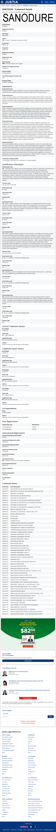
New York (30, 791)
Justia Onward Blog (33, 812)
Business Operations (7, 760)
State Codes (31, 782)
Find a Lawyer (6, 710)
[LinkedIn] (21, 827)
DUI (29, 743)
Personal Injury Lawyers (8, 750)
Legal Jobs (4, 801)
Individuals (31, 735)
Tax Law (4, 771)
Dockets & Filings (6, 793)
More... (3, 752)
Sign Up (52, 2)
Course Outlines (32, 765)
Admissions (31, 760)
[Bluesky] (31, 827)
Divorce (30, 741)
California (30, 786)
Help (24, 829)
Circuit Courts (5, 788)
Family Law (31, 748)
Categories (13, 5)
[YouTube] (23, 827)
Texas (29, 793)
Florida (29, 788)
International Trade (7, 767)
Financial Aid (31, 763)
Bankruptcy (31, 737)
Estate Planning (32, 746)
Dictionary (30, 758)
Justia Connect (6, 829)
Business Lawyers (6, 739)
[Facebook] (25, 827)
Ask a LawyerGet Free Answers (8, 654)
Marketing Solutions (34, 799)
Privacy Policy (39, 829)
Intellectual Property (7, 765)
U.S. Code (4, 782)
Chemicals (19, 5)
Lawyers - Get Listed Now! (28, 721)
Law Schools (31, 756)
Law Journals (31, 767)
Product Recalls (6, 808)
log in (7, 344)
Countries (4, 814)
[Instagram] (27, 827)
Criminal (30, 739)
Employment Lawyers (7, 743)
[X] (33, 827)
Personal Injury (32, 750)
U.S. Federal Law (7, 777)
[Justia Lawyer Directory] (35, 827)
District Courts (5, 791)
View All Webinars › (28, 698)
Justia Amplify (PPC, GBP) (34, 810)
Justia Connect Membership (35, 801)
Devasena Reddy (6, 73)
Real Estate (5, 769)
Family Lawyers (6, 748)
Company (20, 829)
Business (4, 756)
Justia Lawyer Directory (34, 803)
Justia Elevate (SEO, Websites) (35, 808)
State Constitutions (33, 780)
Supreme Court (6, 786)
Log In (46, 2)
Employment (5, 763)
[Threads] (29, 827)
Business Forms (6, 805)
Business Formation (7, 758)
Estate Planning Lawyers (8, 746)
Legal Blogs (5, 803)
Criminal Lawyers (6, 741)
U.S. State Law (32, 777)
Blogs (29, 769)
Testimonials (31, 814)
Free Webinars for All (9, 668)
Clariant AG (5, 330)
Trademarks (7, 5)
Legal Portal (14, 829)
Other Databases (7, 799)
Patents (4, 810)
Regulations (5, 784)
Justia (2, 5)
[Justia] (11, 2)
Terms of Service (31, 829)
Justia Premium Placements (35, 805)
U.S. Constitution (6, 780)
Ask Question (28, 660)
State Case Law (32, 784)
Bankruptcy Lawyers (7, 737)
